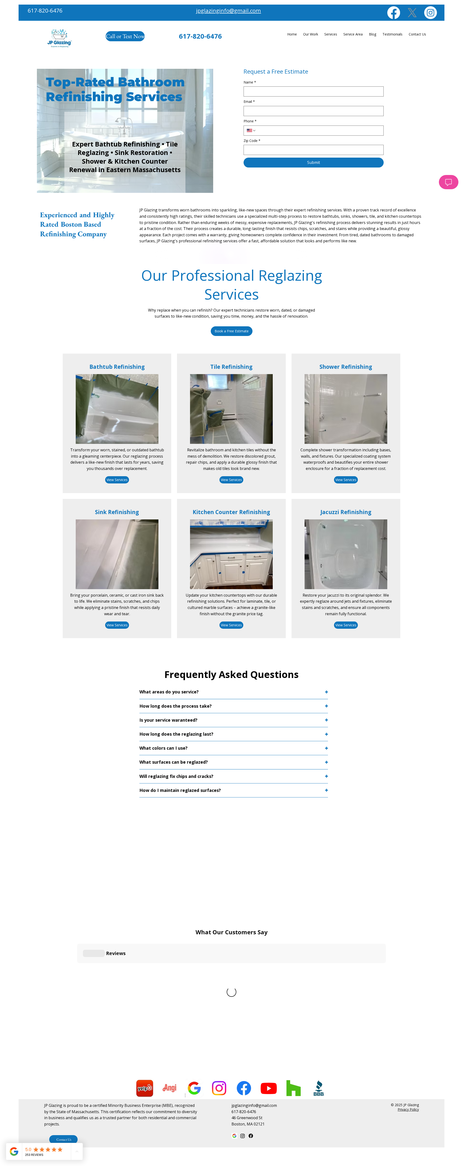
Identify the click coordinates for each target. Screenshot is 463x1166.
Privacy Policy (408, 1109)
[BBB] (318, 1088)
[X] (412, 12)
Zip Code (252, 140)
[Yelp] (144, 1088)
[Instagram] (430, 12)
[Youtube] (268, 1088)
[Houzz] (293, 1088)
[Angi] (169, 1088)
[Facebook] (393, 12)
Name (250, 82)
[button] (231, 331)
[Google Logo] (194, 1088)
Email (249, 101)
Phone (250, 121)
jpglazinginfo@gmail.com (228, 10)
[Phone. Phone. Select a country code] (251, 131)
